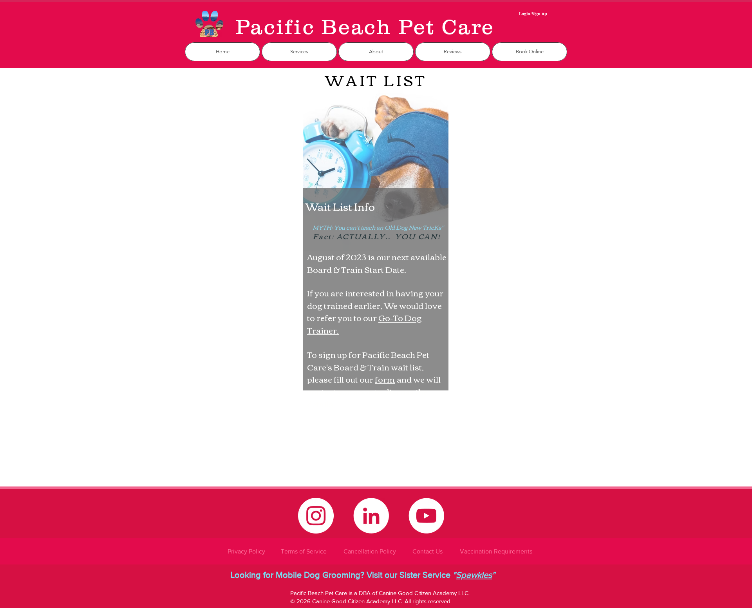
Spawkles (474, 574)
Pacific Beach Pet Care (364, 26)
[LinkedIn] (371, 516)
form (385, 379)
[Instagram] (316, 516)
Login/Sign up (533, 13)
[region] (375, 277)
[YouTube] (426, 516)
